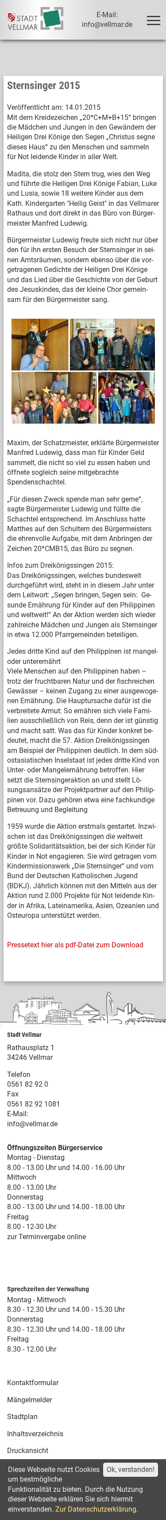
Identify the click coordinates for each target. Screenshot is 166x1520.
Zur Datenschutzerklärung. (96, 1509)
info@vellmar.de (32, 1124)
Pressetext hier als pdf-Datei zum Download (75, 945)
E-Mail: (17, 1114)
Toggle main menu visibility (153, 20)
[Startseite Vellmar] (36, 20)
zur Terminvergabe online (46, 1237)
